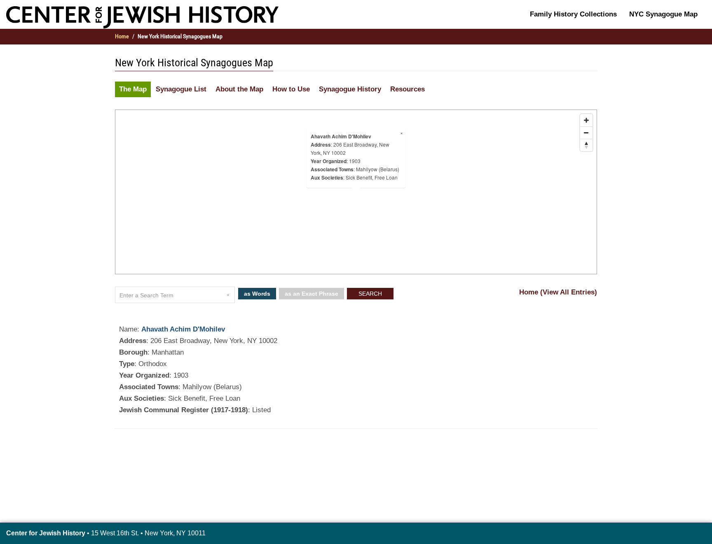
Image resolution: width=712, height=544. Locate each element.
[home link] (142, 17)
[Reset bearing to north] (586, 145)
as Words (257, 293)
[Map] (356, 192)
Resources (407, 89)
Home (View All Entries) (558, 292)
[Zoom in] (586, 120)
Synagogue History (350, 89)
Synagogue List (181, 89)
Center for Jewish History (45, 533)
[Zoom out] (586, 132)
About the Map (239, 89)
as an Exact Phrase (311, 293)
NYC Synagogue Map (663, 14)
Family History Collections (573, 14)
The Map (133, 89)
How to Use (291, 89)
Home (122, 36)
